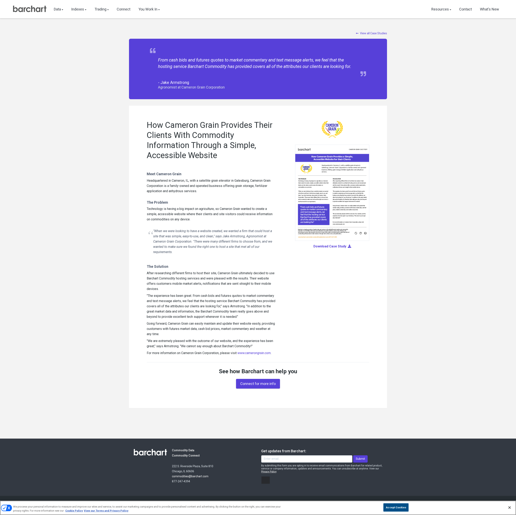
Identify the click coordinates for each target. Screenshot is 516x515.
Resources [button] (440, 9)
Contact (465, 9)
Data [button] (57, 9)
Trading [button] (100, 9)
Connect (123, 9)
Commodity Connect (191, 455)
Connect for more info (258, 384)
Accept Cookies (396, 507)
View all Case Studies (373, 33)
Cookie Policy (74, 510)
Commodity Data (186, 450)
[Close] (509, 507)
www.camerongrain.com (254, 353)
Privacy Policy (268, 471)
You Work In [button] (147, 9)
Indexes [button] (77, 9)
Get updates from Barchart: (283, 451)
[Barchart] (30, 9)
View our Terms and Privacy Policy (106, 510)
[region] (258, 508)
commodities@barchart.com (190, 476)
